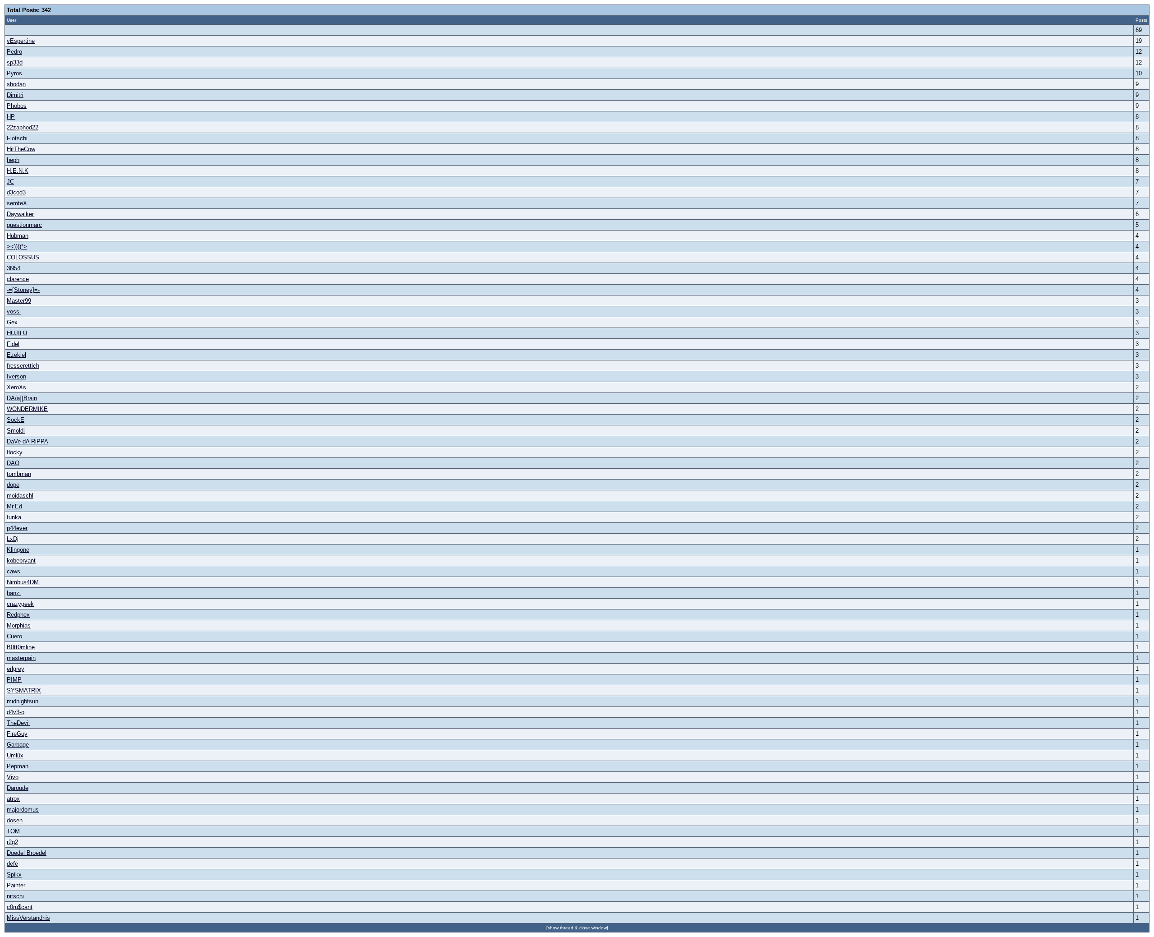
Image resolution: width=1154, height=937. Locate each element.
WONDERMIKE (27, 409)
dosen (15, 820)
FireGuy (17, 733)
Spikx (14, 874)
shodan (16, 84)
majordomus (23, 809)
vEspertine (21, 40)
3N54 (13, 268)
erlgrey (15, 668)
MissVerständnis (28, 917)
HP (11, 116)
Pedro (14, 51)
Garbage (18, 744)
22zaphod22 (22, 127)
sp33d (15, 62)
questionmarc (24, 225)
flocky (15, 452)
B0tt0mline (21, 647)
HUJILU (17, 333)
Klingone (18, 549)
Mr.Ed (14, 506)
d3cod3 (16, 192)
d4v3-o (15, 712)
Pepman (17, 766)
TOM (13, 831)
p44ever (17, 528)
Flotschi (17, 138)
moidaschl (20, 495)
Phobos (17, 105)
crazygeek (20, 603)
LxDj (12, 538)
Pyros (14, 73)
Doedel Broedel (26, 852)
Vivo (12, 777)
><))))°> (17, 246)
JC (10, 181)
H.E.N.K (17, 170)
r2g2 (12, 842)
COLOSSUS (23, 257)
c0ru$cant (19, 907)
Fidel (13, 344)
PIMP (14, 679)
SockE (15, 419)
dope (13, 484)
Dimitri (15, 95)
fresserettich (23, 365)
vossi (14, 311)
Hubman (17, 235)
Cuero (14, 636)
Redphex (18, 614)
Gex (12, 322)
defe (12, 863)
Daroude (17, 788)
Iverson (16, 376)
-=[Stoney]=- (23, 289)
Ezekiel (16, 354)
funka (14, 517)
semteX (17, 203)
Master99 (19, 300)
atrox (13, 798)
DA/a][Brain (22, 398)
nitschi (15, 896)
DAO (13, 463)
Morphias (19, 625)
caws (13, 571)
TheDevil (18, 723)
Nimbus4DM (23, 582)
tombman (19, 474)
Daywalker (20, 214)
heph (13, 160)
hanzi (14, 593)
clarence (18, 279)
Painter (16, 885)
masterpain (21, 658)
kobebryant (21, 560)
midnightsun (22, 701)
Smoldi (16, 430)
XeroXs (16, 387)
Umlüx (15, 755)
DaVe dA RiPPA (27, 441)
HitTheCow (21, 149)
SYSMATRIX (24, 690)
